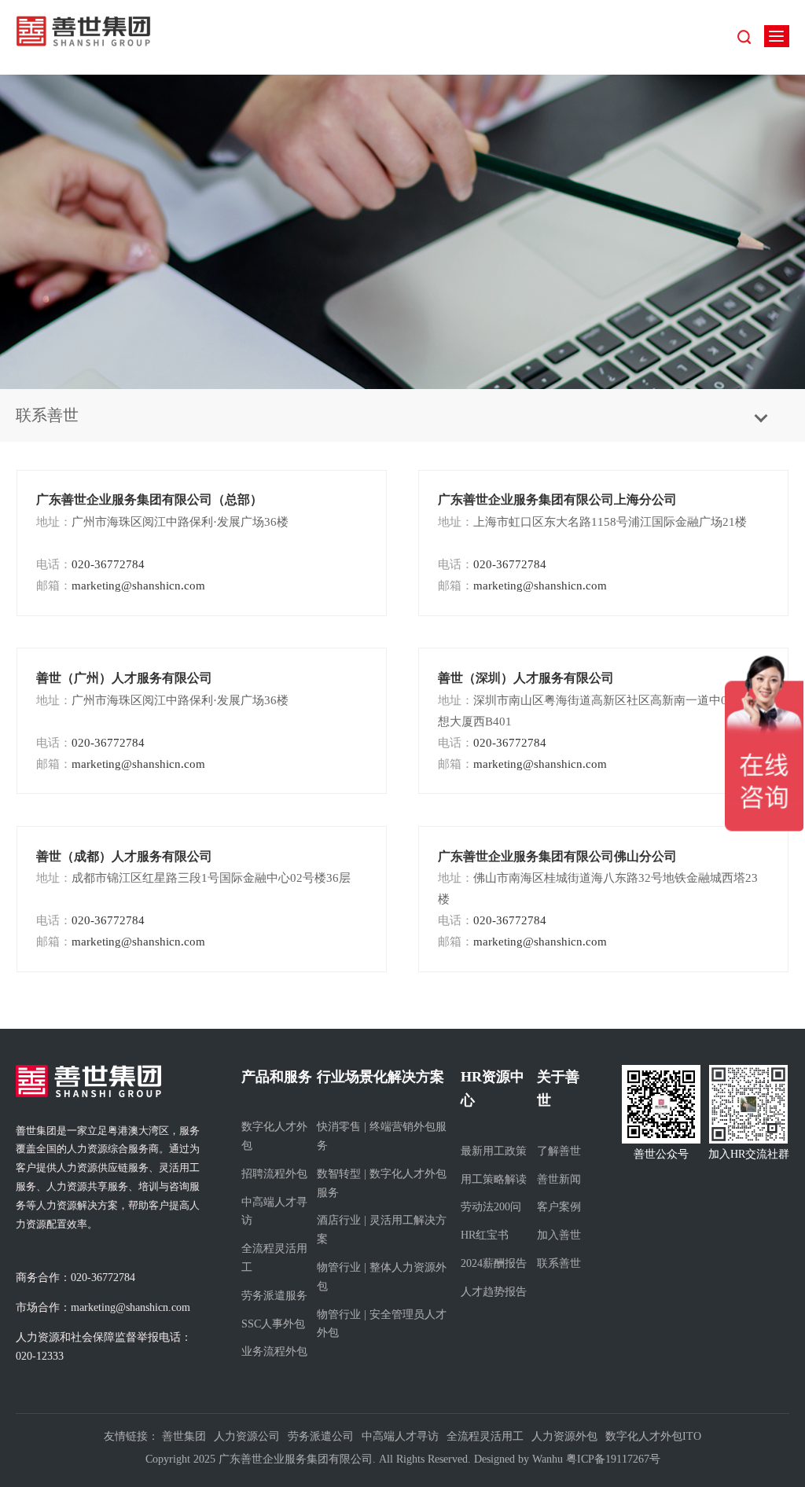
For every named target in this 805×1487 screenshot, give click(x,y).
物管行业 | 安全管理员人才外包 (382, 1324)
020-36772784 (90, 564)
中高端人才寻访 (274, 1211)
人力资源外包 (564, 1436)
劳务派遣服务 (274, 1296)
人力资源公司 (247, 1436)
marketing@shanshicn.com (120, 585)
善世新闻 (559, 1179)
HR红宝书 (485, 1235)
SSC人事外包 (273, 1324)
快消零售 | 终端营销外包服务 (382, 1136)
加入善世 (559, 1235)
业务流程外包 (274, 1351)
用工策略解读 (494, 1179)
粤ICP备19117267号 (613, 1459)
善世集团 (184, 1436)
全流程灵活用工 (274, 1258)
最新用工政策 (494, 1151)
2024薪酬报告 (494, 1263)
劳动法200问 (491, 1207)
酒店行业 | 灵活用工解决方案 (382, 1229)
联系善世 (559, 1263)
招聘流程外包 (274, 1174)
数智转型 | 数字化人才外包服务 (382, 1183)
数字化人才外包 (274, 1136)
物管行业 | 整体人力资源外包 (382, 1276)
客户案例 (559, 1207)
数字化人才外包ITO (653, 1436)
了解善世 (559, 1151)
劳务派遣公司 (321, 1436)
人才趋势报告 (494, 1292)
